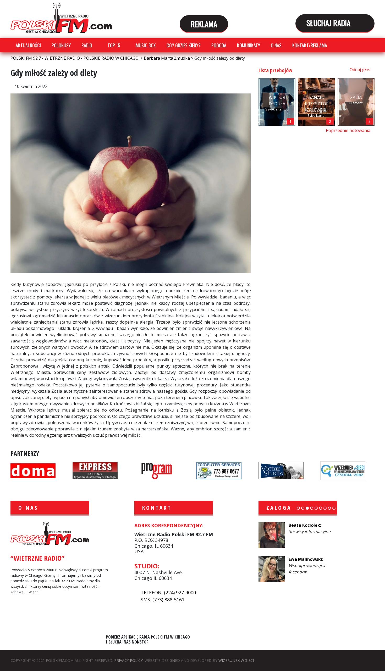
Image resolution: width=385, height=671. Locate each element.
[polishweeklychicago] (156, 470)
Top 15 (114, 45)
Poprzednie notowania (348, 130)
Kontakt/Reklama (309, 45)
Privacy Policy (128, 660)
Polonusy (61, 45)
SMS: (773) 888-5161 (162, 599)
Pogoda (218, 45)
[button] (298, 508)
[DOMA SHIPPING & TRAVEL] (33, 470)
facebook (310, 538)
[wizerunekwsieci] (342, 470)
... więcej (32, 591)
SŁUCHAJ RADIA (329, 22)
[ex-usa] (95, 470)
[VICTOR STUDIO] (281, 470)
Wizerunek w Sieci (236, 660)
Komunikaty (248, 45)
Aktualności (28, 45)
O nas (276, 45)
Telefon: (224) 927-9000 (168, 592)
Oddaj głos (360, 70)
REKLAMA (204, 23)
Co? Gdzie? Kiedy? (184, 45)
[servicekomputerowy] (218, 470)
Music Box (146, 45)
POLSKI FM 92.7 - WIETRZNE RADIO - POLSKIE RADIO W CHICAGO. (61, 18)
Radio (86, 45)
